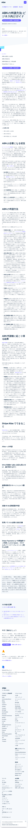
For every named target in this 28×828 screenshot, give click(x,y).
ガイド (3, 780)
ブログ (3, 784)
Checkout (4, 704)
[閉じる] (25, 821)
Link (3, 723)
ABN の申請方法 (6, 59)
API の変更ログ (18, 769)
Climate (4, 706)
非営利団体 (17, 738)
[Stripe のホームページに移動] (3, 688)
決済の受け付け (18, 372)
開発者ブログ (18, 775)
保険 (16, 733)
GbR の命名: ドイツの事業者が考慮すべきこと (14, 614)
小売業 (16, 745)
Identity (4, 717)
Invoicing (4, 719)
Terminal (4, 739)
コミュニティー (5, 786)
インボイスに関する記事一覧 (8, 607)
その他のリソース (6, 7)
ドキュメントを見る (6, 676)
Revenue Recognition (7, 734)
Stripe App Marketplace (20, 752)
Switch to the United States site (9, 824)
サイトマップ (5, 800)
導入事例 (4, 782)
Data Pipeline (5, 712)
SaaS (16, 719)
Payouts (4, 730)
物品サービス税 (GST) (15, 80)
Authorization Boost (6, 699)
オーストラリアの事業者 (7, 147)
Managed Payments (6, 724)
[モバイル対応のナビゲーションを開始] (25, 2)
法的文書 (20, 525)
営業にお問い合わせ (16, 644)
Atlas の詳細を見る (6, 660)
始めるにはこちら (9, 569)
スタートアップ (18, 697)
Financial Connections (7, 715)
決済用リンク (5, 726)
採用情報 (17, 782)
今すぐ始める (6, 644)
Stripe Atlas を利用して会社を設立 (11, 20)
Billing (3, 701)
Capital (3, 702)
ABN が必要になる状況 (7, 56)
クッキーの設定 (5, 801)
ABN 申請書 (4, 342)
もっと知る (4, 35)
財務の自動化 (18, 708)
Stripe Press (18, 786)
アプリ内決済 (18, 711)
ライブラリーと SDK (19, 771)
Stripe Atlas (4, 430)
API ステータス (18, 768)
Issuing (3, 721)
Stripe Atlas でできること (8, 64)
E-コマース (17, 704)
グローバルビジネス (19, 709)
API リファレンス (19, 766)
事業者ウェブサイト (10, 177)
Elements (4, 713)
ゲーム (16, 728)
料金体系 (4, 695)
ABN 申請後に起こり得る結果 (9, 61)
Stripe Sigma (5, 735)
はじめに (4, 53)
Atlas (3, 697)
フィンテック (18, 726)
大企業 (16, 695)
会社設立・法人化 (18, 7)
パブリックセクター (19, 743)
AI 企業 (16, 720)
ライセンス (4, 798)
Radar (3, 732)
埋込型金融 (17, 706)
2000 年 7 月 (18, 82)
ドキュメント (18, 764)
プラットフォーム (19, 717)
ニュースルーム (18, 784)
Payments (4, 728)
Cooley (17, 529)
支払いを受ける (10, 166)
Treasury (4, 741)
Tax (3, 737)
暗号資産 (4, 710)
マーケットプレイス (19, 713)
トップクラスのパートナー (11, 550)
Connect (4, 708)
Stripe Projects (18, 773)
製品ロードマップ (19, 780)
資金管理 (17, 715)
